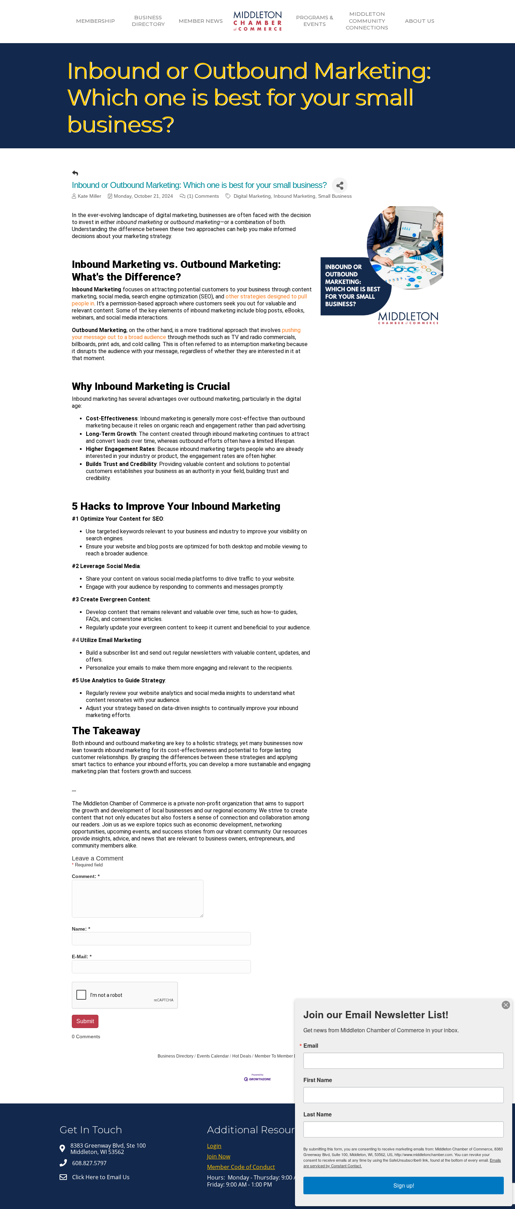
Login (214, 1146)
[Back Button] (75, 173)
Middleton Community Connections (367, 21)
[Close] (506, 1005)
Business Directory (148, 21)
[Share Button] (340, 185)
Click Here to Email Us (101, 1177)
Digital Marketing (252, 196)
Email (310, 1045)
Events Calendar (213, 1056)
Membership (95, 21)
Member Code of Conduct (241, 1167)
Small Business (335, 196)
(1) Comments (203, 196)
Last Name (317, 1114)
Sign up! (403, 1185)
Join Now (218, 1156)
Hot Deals (241, 1056)
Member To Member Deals (280, 1056)
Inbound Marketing (294, 196)
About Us (419, 21)
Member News (201, 21)
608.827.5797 (89, 1163)
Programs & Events (314, 21)
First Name (317, 1080)
